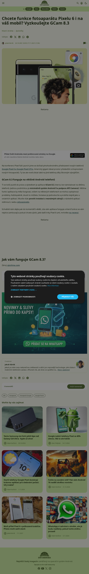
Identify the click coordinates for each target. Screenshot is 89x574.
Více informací (53, 286)
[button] (44, 290)
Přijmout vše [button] (68, 297)
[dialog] (44, 287)
